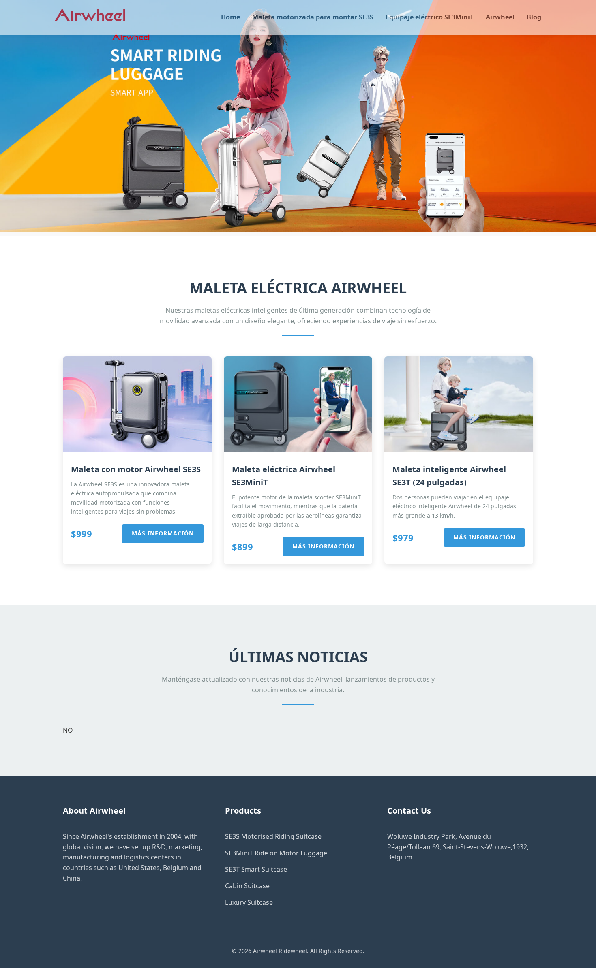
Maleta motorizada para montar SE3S (312, 17)
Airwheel (500, 17)
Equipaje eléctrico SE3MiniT (430, 17)
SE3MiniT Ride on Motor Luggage (276, 853)
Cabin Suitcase (247, 885)
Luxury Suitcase (249, 902)
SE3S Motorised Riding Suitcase (273, 836)
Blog (534, 17)
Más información (163, 533)
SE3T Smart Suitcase (256, 869)
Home (230, 17)
